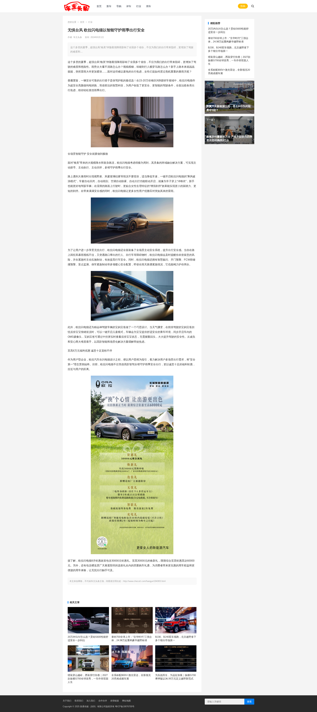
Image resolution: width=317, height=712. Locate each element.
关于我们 (67, 700)
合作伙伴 (102, 700)
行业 (138, 6)
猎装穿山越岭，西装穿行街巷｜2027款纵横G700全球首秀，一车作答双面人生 (88, 678)
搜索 (249, 701)
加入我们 (91, 700)
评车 (128, 6)
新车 (108, 6)
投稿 (242, 6)
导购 (118, 6)
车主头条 (78, 37)
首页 (99, 6)
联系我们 (79, 700)
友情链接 (114, 700)
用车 (148, 6)
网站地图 (126, 700)
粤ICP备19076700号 (124, 706)
